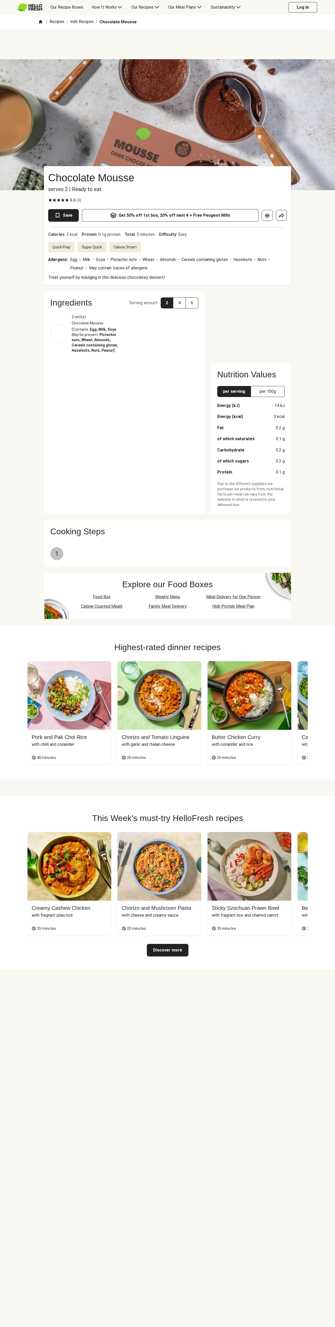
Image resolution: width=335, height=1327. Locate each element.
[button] (124, 302)
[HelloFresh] (30, 7)
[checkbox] (50, 200)
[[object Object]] (267, 215)
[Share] (281, 215)
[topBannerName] (167, 44)
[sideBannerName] (251, 324)
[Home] (40, 22)
